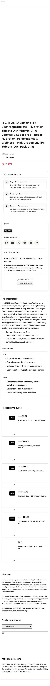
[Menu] (3, 3)
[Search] (46, 3)
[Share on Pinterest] (24, 242)
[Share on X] (18, 242)
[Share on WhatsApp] (6, 242)
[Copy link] (36, 242)
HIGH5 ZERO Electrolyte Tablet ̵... (30, 471)
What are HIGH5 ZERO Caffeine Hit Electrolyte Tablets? (23, 260)
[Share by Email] (30, 242)
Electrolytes (10, 157)
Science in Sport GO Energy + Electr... (32, 496)
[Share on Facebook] (12, 242)
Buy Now (8, 230)
